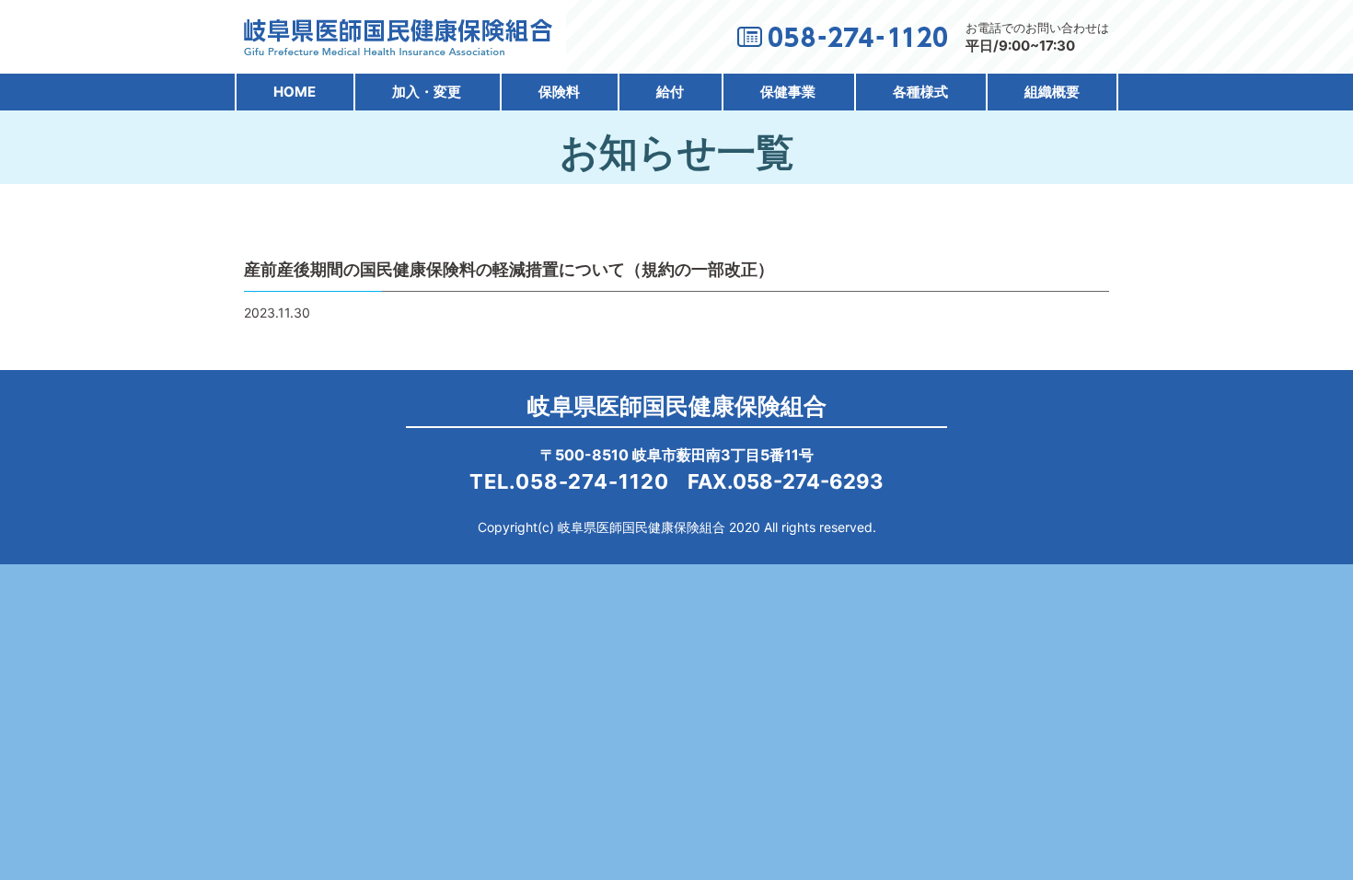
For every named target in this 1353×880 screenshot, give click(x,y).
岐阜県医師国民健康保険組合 (677, 406)
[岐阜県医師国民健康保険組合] (398, 46)
